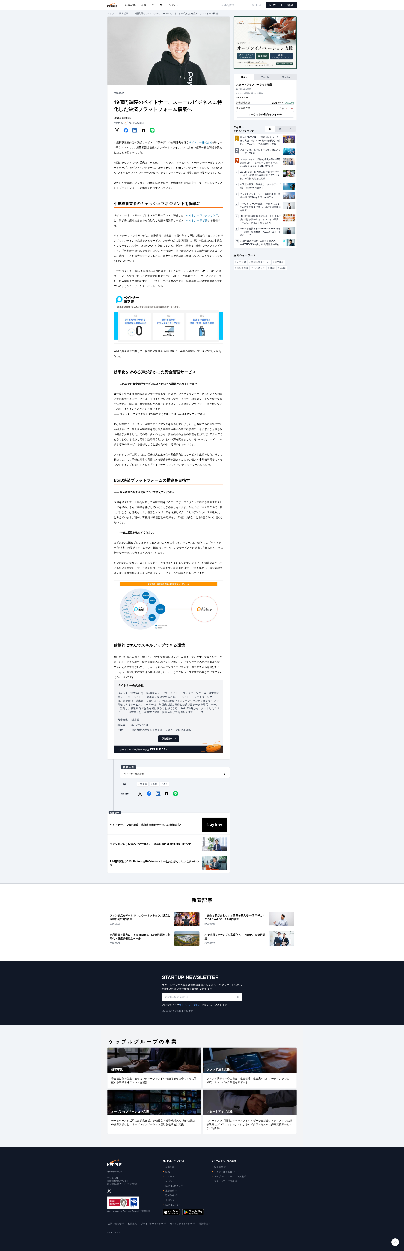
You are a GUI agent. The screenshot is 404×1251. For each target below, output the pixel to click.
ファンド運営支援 (223, 1171)
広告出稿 (170, 1190)
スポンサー (171, 1200)
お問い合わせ (115, 1223)
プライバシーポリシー (190, 1004)
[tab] (244, 77)
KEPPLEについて (174, 1185)
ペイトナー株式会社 (200, 142)
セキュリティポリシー (181, 1223)
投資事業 (218, 1166)
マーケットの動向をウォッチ (265, 114)
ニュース (157, 5)
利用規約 (132, 1223)
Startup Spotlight (122, 117)
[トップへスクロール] (395, 1242)
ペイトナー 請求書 (197, 220)
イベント (173, 5)
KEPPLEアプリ (173, 1204)
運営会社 (203, 1223)
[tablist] (265, 77)
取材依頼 (170, 1195)
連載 (143, 5)
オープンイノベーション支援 (229, 1176)
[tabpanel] (265, 100)
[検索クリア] (253, 5)
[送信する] (238, 997)
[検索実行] (260, 5)
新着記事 (130, 5)
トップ (110, 13)
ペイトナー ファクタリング (202, 215)
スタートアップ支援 (224, 1181)
